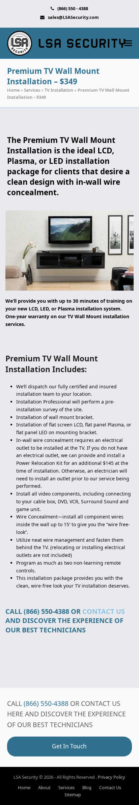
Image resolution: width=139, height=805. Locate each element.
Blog (86, 787)
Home (13, 90)
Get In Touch (69, 746)
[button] (128, 43)
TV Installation (59, 90)
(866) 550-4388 (46, 703)
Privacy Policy (111, 777)
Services (32, 90)
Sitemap (72, 795)
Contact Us (110, 787)
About (44, 787)
